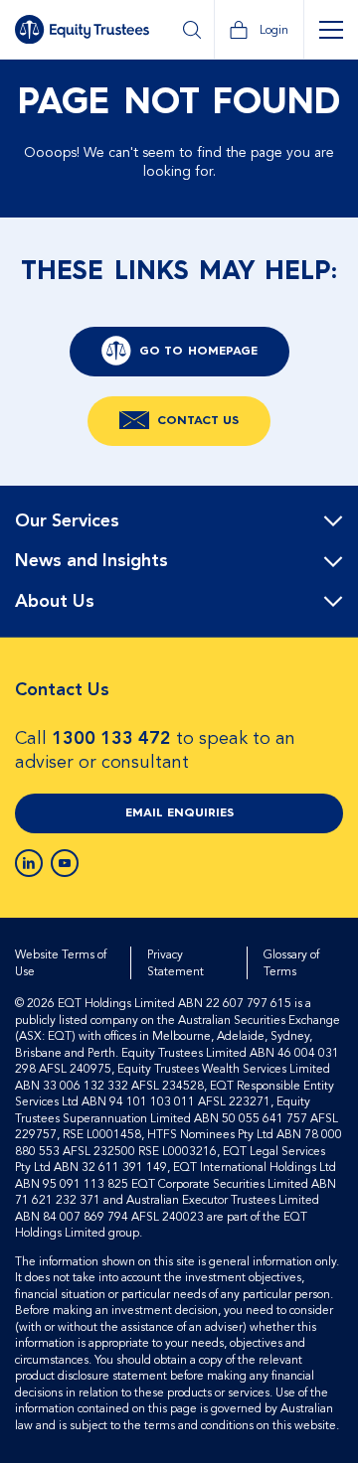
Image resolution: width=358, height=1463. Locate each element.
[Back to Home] (82, 29)
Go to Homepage (198, 352)
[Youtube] (65, 863)
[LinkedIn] (29, 863)
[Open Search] (191, 30)
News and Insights (91, 561)
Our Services (67, 521)
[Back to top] (325, 549)
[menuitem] (179, 522)
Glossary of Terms (291, 963)
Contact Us (198, 421)
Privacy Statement (175, 963)
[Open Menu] (330, 30)
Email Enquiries (179, 813)
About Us (54, 602)
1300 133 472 (111, 738)
